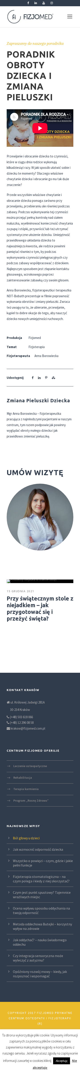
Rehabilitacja (22, 777)
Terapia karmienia (26, 789)
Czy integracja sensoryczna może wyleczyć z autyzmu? (38, 957)
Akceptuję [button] (61, 1061)
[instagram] (51, 3)
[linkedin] (35, 3)
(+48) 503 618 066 (21, 717)
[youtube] (43, 3)
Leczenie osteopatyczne (30, 766)
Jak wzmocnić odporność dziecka (38, 849)
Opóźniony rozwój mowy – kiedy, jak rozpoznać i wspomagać (40, 973)
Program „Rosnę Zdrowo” (31, 800)
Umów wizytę (35, 472)
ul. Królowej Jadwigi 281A (27, 702)
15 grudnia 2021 (20, 591)
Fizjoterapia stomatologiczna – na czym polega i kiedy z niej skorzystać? (41, 878)
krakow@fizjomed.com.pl (28, 728)
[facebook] (28, 3)
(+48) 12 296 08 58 (22, 722)
